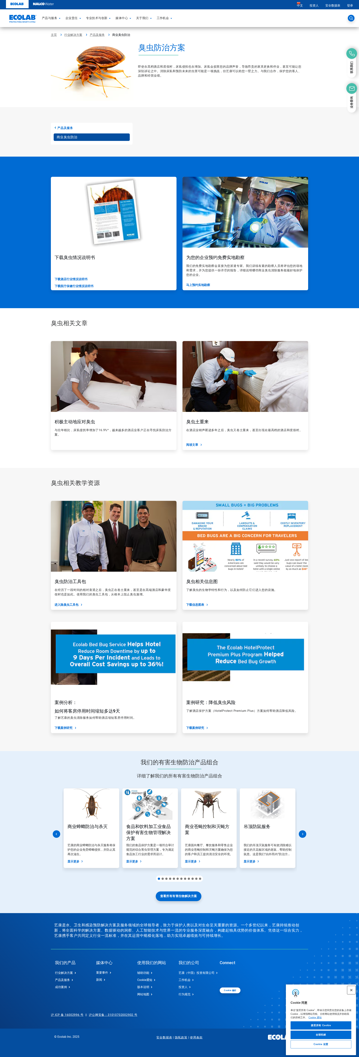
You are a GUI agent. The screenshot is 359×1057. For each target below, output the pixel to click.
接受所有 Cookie (321, 1025)
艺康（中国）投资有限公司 (195, 973)
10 (192, 879)
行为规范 (185, 994)
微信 (225, 976)
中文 (300, 5)
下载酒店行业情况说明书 (71, 279)
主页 (54, 35)
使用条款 (196, 1037)
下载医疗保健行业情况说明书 (74, 286)
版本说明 (143, 987)
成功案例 (61, 987)
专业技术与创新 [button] (97, 18)
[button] (60, 18)
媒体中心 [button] (122, 18)
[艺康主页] (22, 19)
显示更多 (73, 861)
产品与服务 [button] (49, 18)
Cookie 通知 (315, 1017)
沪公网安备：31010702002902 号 (113, 1015)
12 (200, 879)
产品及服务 (97, 35)
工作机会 (185, 980)
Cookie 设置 (321, 1044)
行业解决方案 (73, 35)
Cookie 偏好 (230, 990)
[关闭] (351, 990)
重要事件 (102, 972)
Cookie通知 (144, 980)
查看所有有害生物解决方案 (178, 896)
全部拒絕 (321, 1034)
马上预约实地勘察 (198, 285)
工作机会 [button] (163, 18)
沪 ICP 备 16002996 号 (67, 1015)
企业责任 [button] (71, 18)
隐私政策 (181, 1037)
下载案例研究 (64, 728)
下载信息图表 (195, 604)
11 (196, 879)
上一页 (56, 834)
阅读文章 (192, 444)
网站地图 (143, 994)
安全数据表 (332, 5)
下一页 (302, 834)
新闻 (99, 980)
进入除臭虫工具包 (67, 604)
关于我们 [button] (142, 18)
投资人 (314, 5)
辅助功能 (143, 973)
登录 (350, 5)
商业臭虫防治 (67, 137)
